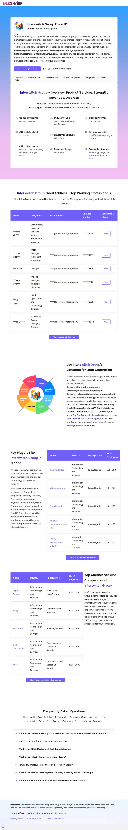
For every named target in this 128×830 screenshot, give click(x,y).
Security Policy (34, 818)
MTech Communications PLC (58, 524)
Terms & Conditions (54, 818)
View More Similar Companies (83, 557)
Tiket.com (18, 628)
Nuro (15, 664)
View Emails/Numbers (27, 69)
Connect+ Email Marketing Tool (85, 418)
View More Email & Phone (64, 337)
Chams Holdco (57, 470)
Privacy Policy (16, 818)
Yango (16, 610)
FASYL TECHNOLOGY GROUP (56, 542)
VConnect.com (57, 488)
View (106, 233)
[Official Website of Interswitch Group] (44, 69)
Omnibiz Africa (57, 506)
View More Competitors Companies (45, 680)
